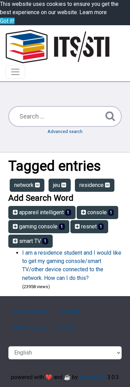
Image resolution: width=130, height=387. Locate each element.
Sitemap (69, 311)
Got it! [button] (7, 21)
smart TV (32, 241)
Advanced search (65, 131)
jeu (57, 185)
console (99, 212)
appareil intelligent (43, 212)
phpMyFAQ (92, 377)
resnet (91, 226)
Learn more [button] (93, 12)
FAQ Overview (31, 311)
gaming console (40, 226)
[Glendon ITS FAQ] (58, 46)
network (24, 185)
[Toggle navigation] (15, 72)
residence (92, 185)
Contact (67, 328)
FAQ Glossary (30, 328)
